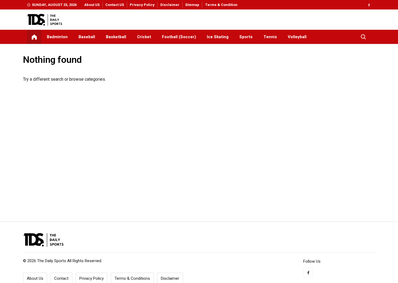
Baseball (87, 37)
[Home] (34, 37)
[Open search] (363, 37)
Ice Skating (218, 37)
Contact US (114, 4)
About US (92, 4)
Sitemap (192, 4)
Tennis (270, 37)
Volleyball (297, 37)
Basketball (116, 37)
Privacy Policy (142, 4)
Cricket (144, 37)
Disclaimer (170, 4)
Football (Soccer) (179, 37)
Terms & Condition (221, 4)
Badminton (57, 37)
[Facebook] (369, 4)
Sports (246, 37)
